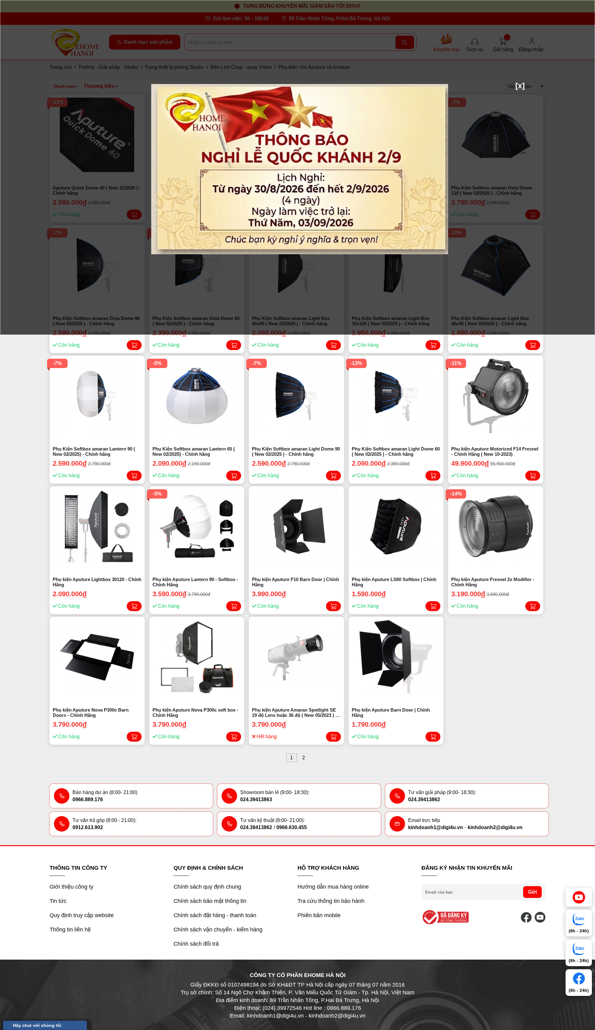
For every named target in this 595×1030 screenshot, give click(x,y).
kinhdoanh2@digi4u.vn (495, 827)
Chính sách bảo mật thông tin (210, 901)
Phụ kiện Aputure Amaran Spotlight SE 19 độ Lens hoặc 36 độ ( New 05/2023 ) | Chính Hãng (294, 712)
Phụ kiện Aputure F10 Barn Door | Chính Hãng (295, 582)
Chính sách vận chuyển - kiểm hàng (218, 929)
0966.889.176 (88, 799)
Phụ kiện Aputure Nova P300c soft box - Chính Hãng (195, 712)
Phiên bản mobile (319, 915)
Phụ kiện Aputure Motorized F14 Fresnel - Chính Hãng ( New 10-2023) (494, 451)
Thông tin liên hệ (70, 929)
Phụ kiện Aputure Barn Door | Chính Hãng (391, 712)
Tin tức (58, 901)
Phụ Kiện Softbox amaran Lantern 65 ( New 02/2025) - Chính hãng (193, 451)
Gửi (532, 892)
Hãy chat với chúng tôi (37, 1025)
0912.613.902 (88, 827)
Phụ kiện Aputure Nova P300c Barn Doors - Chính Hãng (91, 712)
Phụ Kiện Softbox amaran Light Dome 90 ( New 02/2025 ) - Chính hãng (296, 451)
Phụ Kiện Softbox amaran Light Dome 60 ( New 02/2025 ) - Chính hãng (396, 451)
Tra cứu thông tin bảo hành (331, 901)
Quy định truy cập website (82, 915)
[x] (520, 85)
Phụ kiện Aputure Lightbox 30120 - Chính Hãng (97, 582)
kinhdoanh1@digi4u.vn (435, 827)
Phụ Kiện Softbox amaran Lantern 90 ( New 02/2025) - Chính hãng (94, 451)
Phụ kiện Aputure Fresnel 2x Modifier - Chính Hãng (492, 582)
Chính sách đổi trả (196, 944)
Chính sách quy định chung (207, 887)
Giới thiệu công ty (71, 887)
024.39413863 (256, 799)
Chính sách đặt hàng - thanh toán (215, 915)
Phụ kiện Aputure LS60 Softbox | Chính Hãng (394, 582)
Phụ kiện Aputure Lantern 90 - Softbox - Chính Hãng (195, 582)
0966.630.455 (291, 827)
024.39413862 (424, 799)
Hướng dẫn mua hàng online (333, 887)
